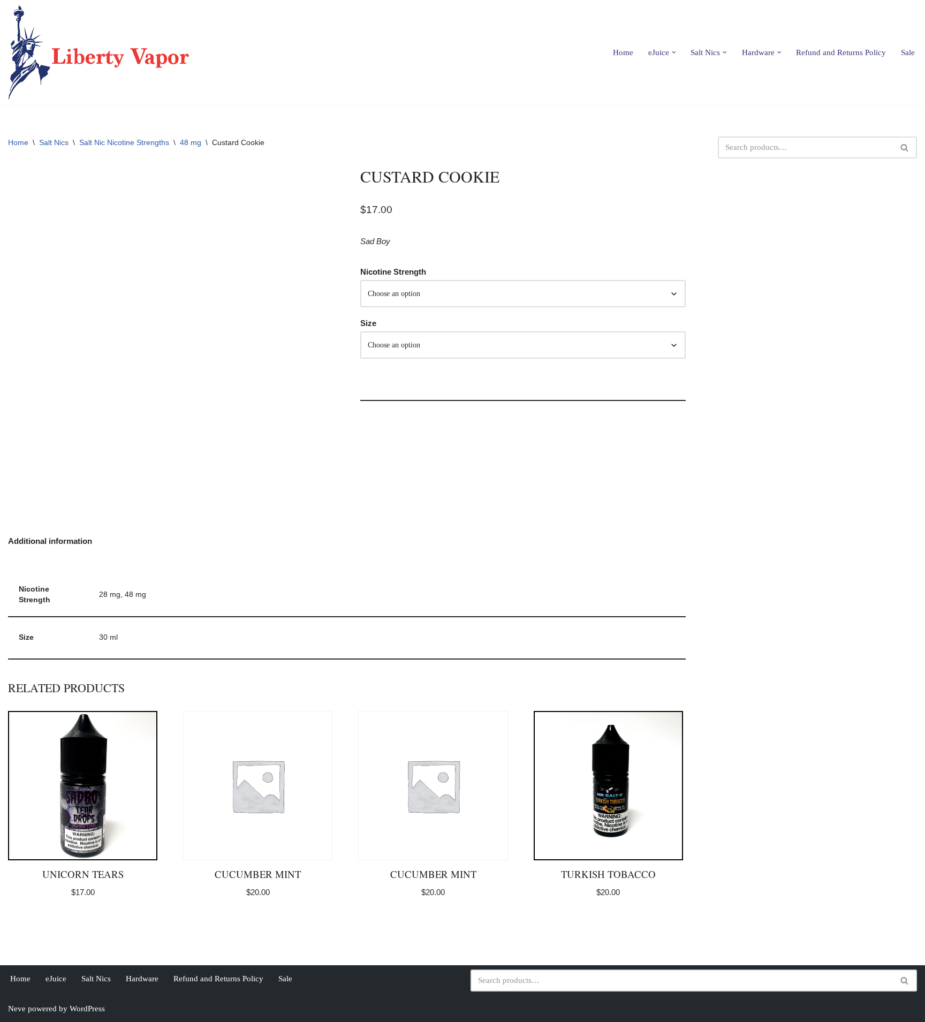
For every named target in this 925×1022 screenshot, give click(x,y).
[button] (674, 52)
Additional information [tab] (50, 541)
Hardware (142, 978)
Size (368, 323)
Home (623, 52)
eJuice (56, 978)
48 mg (190, 142)
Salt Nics (54, 142)
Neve (17, 1008)
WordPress (87, 1008)
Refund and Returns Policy (841, 52)
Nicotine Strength (393, 271)
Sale (908, 52)
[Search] (905, 147)
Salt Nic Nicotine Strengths (124, 142)
